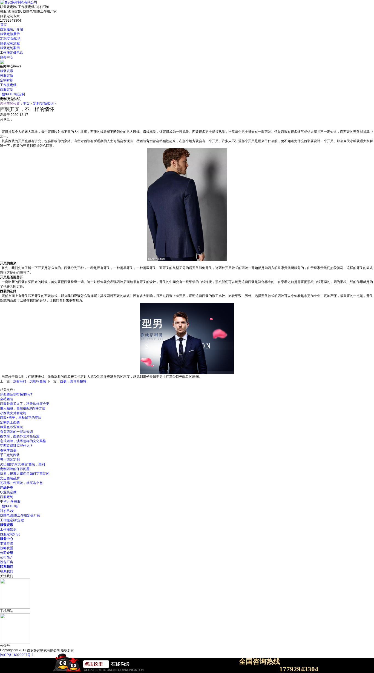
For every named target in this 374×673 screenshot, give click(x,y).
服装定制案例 (10, 48)
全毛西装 (6, 399)
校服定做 (6, 76)
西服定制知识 (10, 534)
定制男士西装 (10, 422)
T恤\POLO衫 (9, 506)
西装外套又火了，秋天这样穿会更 (24, 404)
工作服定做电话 (11, 53)
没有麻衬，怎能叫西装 (29, 381)
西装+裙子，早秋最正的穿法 (20, 418)
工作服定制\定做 (12, 520)
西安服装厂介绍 (11, 29)
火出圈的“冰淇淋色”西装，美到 (22, 464)
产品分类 (6, 487)
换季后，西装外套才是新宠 (19, 436)
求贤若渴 (6, 543)
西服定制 (6, 89)
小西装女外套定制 (13, 413)
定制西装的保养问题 (15, 469)
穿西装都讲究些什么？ (16, 446)
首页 (3, 25)
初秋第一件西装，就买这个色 (21, 483)
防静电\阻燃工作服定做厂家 (20, 515)
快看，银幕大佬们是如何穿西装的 (24, 474)
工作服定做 (8, 85)
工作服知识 (8, 529)
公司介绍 (6, 553)
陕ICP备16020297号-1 (17, 655)
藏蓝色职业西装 (11, 427)
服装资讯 (6, 71)
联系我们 (6, 567)
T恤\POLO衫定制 (12, 94)
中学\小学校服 (10, 501)
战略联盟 (6, 548)
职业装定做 (8, 492)
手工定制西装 (10, 455)
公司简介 (6, 557)
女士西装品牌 (10, 478)
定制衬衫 (6, 80)
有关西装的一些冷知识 (16, 432)
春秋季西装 (8, 450)
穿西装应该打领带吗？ (16, 394)
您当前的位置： (11, 103)
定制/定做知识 (10, 39)
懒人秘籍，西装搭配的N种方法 (22, 408)
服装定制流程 (10, 43)
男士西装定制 (10, 460)
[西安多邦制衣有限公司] (18, 2)
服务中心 (6, 57)
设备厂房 (6, 562)
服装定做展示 (10, 34)
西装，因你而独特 (73, 381)
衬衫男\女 (7, 511)
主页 (26, 103)
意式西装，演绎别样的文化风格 (23, 441)
